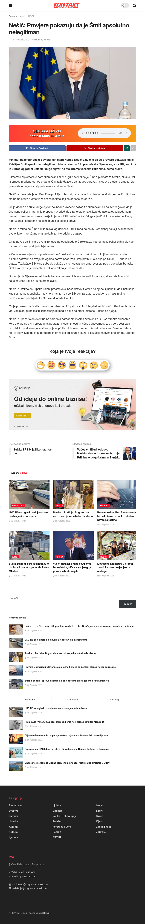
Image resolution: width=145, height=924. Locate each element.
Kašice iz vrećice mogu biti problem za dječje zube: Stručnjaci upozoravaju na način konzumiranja (79, 626)
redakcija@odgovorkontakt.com (29, 888)
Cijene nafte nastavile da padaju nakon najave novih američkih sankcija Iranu (67, 735)
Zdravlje (101, 832)
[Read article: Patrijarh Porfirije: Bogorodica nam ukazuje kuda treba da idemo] (73, 494)
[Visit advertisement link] (72, 404)
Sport (99, 810)
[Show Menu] (10, 5)
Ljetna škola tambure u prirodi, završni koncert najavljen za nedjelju (115, 567)
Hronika (104, 505)
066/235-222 (28, 876)
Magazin (58, 810)
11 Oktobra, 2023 (22, 39)
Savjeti (100, 805)
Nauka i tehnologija (65, 816)
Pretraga (14, 598)
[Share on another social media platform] (133, 148)
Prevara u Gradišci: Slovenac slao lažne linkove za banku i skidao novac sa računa (117, 516)
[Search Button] (134, 5)
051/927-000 (28, 872)
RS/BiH (31, 15)
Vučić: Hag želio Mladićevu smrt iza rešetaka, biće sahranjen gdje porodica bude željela (72, 567)
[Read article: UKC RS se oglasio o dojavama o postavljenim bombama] (29, 494)
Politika (57, 821)
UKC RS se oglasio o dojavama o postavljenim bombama (28, 514)
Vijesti (22, 15)
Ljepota (13, 837)
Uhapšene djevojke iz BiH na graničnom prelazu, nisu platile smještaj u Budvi (67, 762)
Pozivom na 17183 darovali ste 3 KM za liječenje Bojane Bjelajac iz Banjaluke (67, 749)
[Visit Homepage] (66, 5)
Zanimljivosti (104, 826)
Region (59, 505)
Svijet (15, 557)
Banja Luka (18, 505)
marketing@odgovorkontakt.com (30, 884)
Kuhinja (13, 826)
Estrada (13, 816)
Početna (13, 15)
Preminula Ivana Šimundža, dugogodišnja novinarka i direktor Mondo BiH (65, 721)
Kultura (13, 832)
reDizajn (45, 912)
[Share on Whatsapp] (127, 148)
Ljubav (57, 805)
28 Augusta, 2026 (18, 521)
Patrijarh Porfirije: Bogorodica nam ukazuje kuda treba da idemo (73, 514)
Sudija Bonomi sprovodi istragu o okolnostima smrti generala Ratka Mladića (29, 567)
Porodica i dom (62, 826)
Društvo (13, 810)
